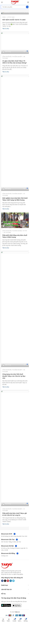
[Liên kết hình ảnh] (7, 565)
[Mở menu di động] (1, 2)
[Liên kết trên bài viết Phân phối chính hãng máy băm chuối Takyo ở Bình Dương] (15, 220)
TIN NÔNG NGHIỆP (17, 56)
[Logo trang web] (15, 2)
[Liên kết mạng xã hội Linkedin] (10, 581)
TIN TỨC (24, 230)
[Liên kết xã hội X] (5, 581)
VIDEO (4, 17)
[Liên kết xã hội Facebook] (2, 581)
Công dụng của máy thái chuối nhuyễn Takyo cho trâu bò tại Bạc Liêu (13, 376)
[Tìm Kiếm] (27, 7)
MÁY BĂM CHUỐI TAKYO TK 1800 (13, 20)
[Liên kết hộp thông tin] (8, 534)
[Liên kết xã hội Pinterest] (8, 581)
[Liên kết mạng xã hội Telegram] (13, 581)
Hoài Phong (8, 51)
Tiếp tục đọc (5, 28)
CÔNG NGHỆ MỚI (6, 56)
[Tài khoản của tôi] (28, 2)
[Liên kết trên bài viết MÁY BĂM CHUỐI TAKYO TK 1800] (15, 13)
